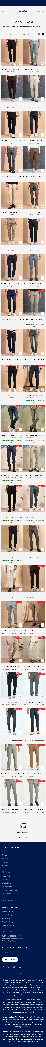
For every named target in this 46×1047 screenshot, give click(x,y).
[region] (23, 828)
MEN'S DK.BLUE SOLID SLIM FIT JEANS (12, 320)
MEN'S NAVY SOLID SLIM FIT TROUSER (34, 141)
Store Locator (7, 887)
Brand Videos (7, 894)
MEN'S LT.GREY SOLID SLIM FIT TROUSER (12, 631)
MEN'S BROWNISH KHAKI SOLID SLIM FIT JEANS (34, 435)
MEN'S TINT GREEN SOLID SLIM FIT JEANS (34, 359)
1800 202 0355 (14, 936)
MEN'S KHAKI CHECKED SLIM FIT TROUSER (34, 774)
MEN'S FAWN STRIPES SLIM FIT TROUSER (34, 667)
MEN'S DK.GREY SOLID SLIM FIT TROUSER (12, 177)
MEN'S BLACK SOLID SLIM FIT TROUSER (12, 69)
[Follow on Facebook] (3, 967)
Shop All (5, 865)
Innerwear (5, 862)
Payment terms (7, 911)
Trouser (4, 855)
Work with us (6, 883)
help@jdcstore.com (15, 941)
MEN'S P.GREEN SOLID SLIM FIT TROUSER (34, 738)
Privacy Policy (7, 915)
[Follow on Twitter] (9, 967)
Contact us (6, 879)
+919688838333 (17, 938)
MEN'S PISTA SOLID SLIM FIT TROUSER (11, 774)
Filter (9, 34)
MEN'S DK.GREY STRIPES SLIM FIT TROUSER (34, 555)
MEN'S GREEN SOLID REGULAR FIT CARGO (34, 702)
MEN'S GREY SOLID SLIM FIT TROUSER (34, 284)
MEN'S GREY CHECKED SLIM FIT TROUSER (11, 810)
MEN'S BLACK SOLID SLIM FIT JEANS (12, 515)
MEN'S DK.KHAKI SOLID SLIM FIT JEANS (34, 320)
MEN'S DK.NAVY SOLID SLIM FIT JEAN (11, 359)
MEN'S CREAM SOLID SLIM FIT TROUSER (12, 667)
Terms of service (8, 925)
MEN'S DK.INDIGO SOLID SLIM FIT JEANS (12, 395)
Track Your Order (8, 901)
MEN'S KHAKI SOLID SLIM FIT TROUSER (11, 212)
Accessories (6, 858)
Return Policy (6, 918)
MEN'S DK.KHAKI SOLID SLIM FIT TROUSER (34, 177)
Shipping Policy (7, 922)
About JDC (6, 876)
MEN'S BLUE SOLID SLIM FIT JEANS (11, 435)
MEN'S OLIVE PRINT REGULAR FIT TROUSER (34, 212)
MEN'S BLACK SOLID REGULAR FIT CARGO (12, 702)
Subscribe (10, 959)
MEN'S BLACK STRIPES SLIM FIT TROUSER (12, 555)
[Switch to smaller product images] (43, 34)
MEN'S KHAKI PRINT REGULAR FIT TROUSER (12, 248)
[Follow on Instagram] (14, 967)
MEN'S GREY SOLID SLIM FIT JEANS (34, 515)
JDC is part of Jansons (10, 890)
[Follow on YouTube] (20, 967)
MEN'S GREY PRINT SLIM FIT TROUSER (34, 810)
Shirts (4, 851)
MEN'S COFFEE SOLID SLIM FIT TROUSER (12, 105)
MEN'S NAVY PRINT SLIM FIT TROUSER (11, 475)
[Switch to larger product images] (39, 34)
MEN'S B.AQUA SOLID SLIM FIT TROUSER (34, 69)
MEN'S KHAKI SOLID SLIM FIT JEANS (34, 475)
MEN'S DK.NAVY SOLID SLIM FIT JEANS (34, 395)
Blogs (4, 897)
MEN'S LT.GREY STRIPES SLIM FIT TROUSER (12, 595)
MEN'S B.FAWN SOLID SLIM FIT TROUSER (34, 105)
